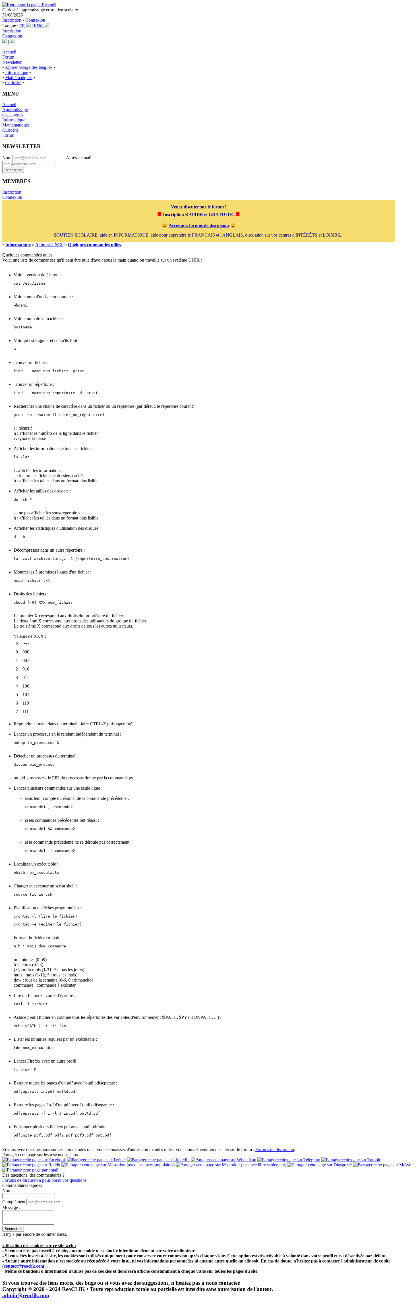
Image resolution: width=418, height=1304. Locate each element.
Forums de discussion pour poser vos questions (44, 1180)
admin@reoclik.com (25, 1295)
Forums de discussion (274, 1149)
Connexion (35, 20)
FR (22, 25)
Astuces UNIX (49, 244)
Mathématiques (18, 77)
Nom (6, 157)
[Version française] (4, 41)
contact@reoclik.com (24, 1266)
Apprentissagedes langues (15, 112)
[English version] (12, 41)
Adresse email (78, 157)
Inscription (11, 20)
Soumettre (13, 1229)
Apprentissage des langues (28, 67)
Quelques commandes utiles (94, 244)
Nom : (8, 1190)
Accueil (9, 51)
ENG (39, 25)
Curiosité (13, 82)
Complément (13, 1201)
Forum (8, 57)
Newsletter (12, 62)
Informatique (16, 72)
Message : (11, 1207)
